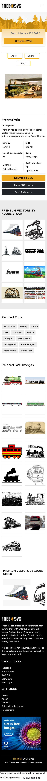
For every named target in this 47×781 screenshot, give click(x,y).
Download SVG (23, 177)
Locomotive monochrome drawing (35, 502)
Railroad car (24, 338)
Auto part (8, 338)
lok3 (30, 458)
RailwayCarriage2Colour (17, 458)
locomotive (9, 326)
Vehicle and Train (35, 385)
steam (34, 326)
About (5, 699)
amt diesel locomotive (35, 409)
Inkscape (6, 667)
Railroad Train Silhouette (12, 480)
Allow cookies (31, 777)
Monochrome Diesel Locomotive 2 (12, 526)
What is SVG (8, 671)
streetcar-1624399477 (35, 480)
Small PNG (23, 192)
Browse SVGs (23, 41)
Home (5, 695)
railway (23, 326)
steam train (26, 350)
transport (17, 332)
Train (7, 434)
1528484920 (10, 387)
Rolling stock (10, 344)
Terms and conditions (19, 763)
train (6, 332)
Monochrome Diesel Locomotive (11, 549)
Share (14, 55)
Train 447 (32, 529)
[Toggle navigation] (41, 5)
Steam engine (28, 344)
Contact (6, 702)
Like (23, 63)
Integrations (8, 710)
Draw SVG (7, 679)
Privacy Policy (36, 763)
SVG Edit (6, 675)
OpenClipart (32, 170)
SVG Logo (7, 682)
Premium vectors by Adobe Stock (18, 212)
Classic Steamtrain (35, 433)
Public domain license (12, 706)
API (7, 763)
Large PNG (23, 185)
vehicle (30, 332)
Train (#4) (9, 410)
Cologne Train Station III (12, 504)
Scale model (10, 350)
